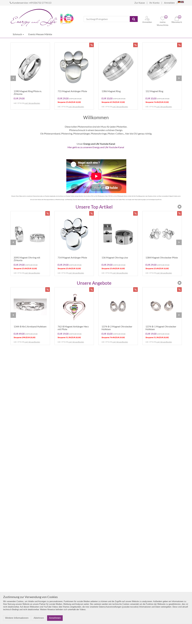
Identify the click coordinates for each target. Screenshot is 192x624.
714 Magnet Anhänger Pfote (72, 257)
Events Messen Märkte (40, 34)
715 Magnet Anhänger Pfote (72, 91)
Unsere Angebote (94, 283)
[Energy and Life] (34, 16)
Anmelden (169, 2)
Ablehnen (39, 618)
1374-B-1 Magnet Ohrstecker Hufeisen (161, 328)
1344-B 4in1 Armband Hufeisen (30, 326)
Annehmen (55, 618)
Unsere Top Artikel (94, 206)
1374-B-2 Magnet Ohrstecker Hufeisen (117, 328)
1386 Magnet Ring (111, 91)
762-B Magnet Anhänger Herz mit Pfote (73, 328)
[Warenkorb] (176, 18)
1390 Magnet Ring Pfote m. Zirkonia (28, 92)
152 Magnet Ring (154, 91)
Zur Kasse (139, 2)
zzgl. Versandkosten (32, 103)
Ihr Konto (154, 2)
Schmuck (17, 34)
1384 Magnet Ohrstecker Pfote (162, 257)
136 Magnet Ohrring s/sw (115, 257)
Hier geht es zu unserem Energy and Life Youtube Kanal (96, 147)
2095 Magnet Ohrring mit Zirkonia (27, 259)
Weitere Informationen (16, 618)
